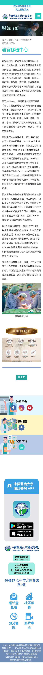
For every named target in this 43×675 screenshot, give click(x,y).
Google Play (21, 526)
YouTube (30, 408)
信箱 (21, 447)
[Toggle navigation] (38, 16)
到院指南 (21, 427)
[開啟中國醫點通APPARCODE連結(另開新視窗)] (21, 509)
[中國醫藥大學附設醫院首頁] (20, 16)
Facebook (13, 408)
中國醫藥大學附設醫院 (21, 548)
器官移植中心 (8, 43)
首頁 (4, 40)
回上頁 (21, 377)
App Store (21, 533)
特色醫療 (25, 40)
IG (21, 408)
